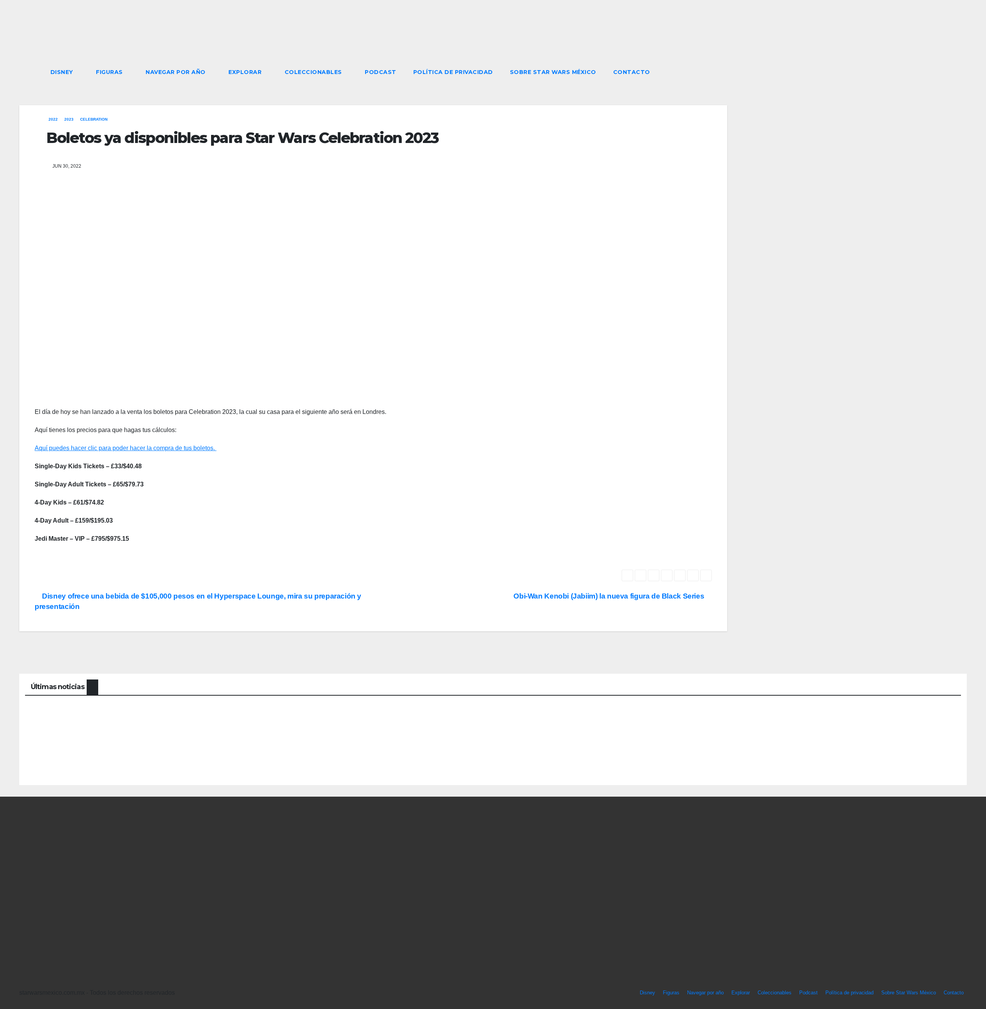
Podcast (380, 72)
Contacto (631, 72)
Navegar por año (176, 72)
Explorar (245, 72)
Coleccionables (314, 72)
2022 (53, 119)
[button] (946, 72)
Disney (62, 72)
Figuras (110, 72)
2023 (69, 119)
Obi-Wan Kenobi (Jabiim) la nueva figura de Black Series (609, 596)
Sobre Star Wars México (553, 72)
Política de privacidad (453, 72)
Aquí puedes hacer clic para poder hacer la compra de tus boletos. (125, 448)
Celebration (93, 119)
